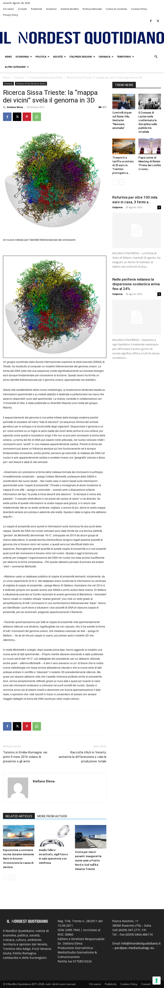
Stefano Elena (15, 107)
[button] (156, 57)
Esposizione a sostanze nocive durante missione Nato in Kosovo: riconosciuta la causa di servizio (18, 858)
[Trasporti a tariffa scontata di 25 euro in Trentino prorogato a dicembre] (123, 146)
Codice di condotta (116, 8)
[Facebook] (151, 21)
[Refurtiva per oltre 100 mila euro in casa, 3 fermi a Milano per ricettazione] (136, 230)
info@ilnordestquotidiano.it (141, 943)
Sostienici (51, 8)
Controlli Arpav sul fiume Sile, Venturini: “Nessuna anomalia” (122, 120)
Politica (40, 56)
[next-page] (12, 877)
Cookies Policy (139, 8)
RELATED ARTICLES (19, 816)
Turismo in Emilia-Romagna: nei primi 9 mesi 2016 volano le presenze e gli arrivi (25, 756)
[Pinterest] (27, 117)
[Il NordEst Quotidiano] (82, 38)
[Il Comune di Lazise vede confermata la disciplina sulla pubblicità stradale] (149, 101)
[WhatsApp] (36, 117)
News (8, 56)
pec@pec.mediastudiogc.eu (134, 948)
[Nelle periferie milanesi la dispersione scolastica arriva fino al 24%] (136, 317)
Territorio (124, 56)
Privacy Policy (10, 14)
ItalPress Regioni (80, 56)
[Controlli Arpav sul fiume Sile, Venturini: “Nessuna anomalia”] (123, 101)
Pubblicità (36, 8)
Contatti (22, 8)
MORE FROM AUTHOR (52, 816)
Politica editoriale (92, 8)
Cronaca (104, 56)
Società (58, 56)
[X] (158, 21)
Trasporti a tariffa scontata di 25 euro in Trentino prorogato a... (122, 165)
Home (6, 77)
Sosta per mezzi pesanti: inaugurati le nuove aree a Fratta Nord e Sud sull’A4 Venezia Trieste (88, 860)
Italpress (117, 207)
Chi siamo (8, 8)
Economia (22, 56)
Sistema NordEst (70, 8)
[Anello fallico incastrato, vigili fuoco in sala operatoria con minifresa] (54, 836)
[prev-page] (5, 877)
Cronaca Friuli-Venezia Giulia (45, 77)
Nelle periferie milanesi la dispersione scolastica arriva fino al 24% (136, 284)
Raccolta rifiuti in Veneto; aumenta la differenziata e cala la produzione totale (82, 756)
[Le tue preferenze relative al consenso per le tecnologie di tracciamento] (156, 980)
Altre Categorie (15, 66)
